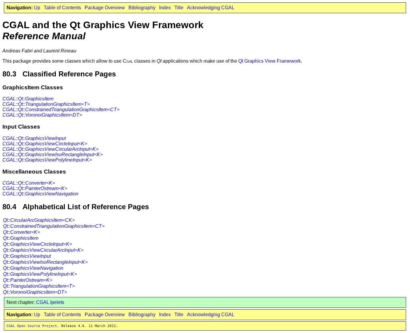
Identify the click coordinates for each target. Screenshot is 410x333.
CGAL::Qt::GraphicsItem (27, 98)
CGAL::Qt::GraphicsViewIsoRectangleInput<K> (52, 154)
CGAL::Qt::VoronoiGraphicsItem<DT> (42, 114)
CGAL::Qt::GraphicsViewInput (34, 138)
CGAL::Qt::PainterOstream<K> (34, 188)
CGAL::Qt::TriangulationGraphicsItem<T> (46, 104)
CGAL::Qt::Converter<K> (28, 183)
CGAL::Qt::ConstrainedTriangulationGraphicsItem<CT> (60, 109)
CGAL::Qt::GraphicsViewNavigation (40, 193)
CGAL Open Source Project (32, 326)
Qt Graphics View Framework (269, 61)
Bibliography (141, 7)
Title (178, 7)
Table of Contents (62, 7)
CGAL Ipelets (50, 302)
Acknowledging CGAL (210, 7)
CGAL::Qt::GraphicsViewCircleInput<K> (44, 143)
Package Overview (105, 7)
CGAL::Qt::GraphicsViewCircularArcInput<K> (50, 149)
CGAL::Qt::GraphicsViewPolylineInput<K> (47, 159)
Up (37, 7)
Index (165, 7)
